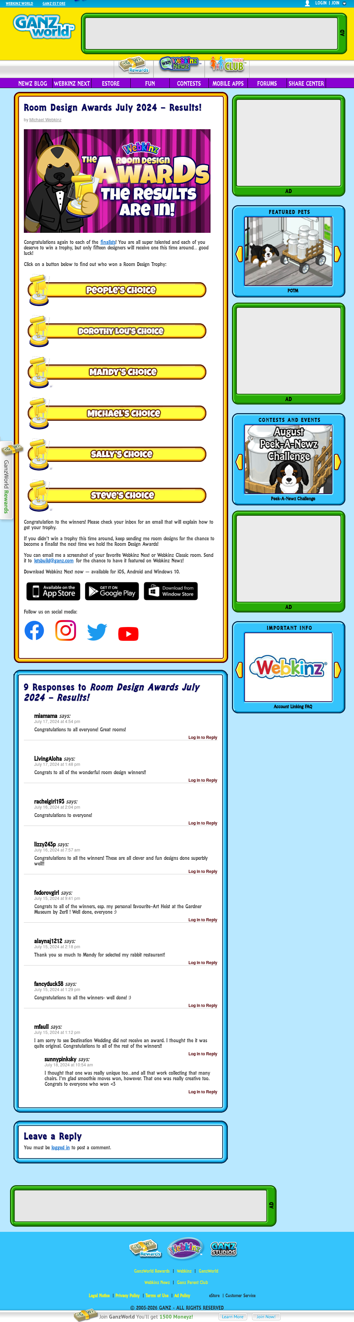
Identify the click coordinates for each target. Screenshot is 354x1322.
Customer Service (240, 1295)
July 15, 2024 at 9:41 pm (57, 898)
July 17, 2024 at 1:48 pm (57, 764)
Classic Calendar (293, 498)
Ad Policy (182, 1295)
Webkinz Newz (179, 64)
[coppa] (34, 639)
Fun (150, 83)
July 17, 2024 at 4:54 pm (57, 721)
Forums (267, 83)
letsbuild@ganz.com (54, 560)
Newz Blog (32, 83)
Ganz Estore (54, 3)
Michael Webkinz (45, 119)
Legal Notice (99, 1295)
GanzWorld (208, 1271)
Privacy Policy (127, 1295)
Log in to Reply (202, 737)
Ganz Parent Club (192, 1282)
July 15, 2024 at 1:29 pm (57, 989)
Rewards (134, 65)
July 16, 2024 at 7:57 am (57, 850)
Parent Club (227, 64)
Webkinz (184, 1271)
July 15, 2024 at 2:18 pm (57, 946)
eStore (111, 83)
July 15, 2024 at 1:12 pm (57, 1032)
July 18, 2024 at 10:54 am (69, 1064)
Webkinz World (19, 3)
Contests (189, 83)
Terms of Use (157, 1295)
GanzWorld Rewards (152, 1271)
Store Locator (293, 706)
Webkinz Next (72, 83)
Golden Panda (293, 290)
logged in (61, 1147)
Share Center (306, 83)
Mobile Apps (228, 83)
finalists (108, 242)
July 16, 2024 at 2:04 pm (57, 807)
